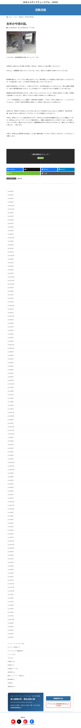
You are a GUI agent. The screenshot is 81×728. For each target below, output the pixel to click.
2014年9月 (10, 473)
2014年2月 (10, 494)
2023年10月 (11, 238)
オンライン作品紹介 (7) (14, 647)
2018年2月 (10, 377)
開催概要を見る (58, 698)
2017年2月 (10, 409)
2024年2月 (10, 234)
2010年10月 (11, 619)
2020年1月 (10, 312)
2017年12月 (11, 384)
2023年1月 (10, 252)
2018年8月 (10, 355)
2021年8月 (10, 291)
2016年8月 (10, 419)
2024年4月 (10, 227)
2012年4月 (10, 569)
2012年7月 (10, 559)
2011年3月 (10, 616)
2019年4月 (10, 334)
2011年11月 (11, 587)
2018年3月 (10, 373)
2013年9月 (10, 512)
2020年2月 (10, 309)
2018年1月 (10, 380)
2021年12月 (11, 277)
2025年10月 (11, 209)
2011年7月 (10, 601)
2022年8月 (10, 259)
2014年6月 (10, 484)
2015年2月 (10, 459)
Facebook (31, 724)
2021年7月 (10, 295)
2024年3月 (10, 230)
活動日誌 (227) (11, 686)
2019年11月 (11, 316)
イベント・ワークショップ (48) (16, 643)
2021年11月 (11, 280)
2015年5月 (10, 452)
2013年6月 (10, 523)
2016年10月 (11, 416)
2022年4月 (10, 270)
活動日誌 (19, 178)
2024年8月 (10, 220)
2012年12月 (11, 541)
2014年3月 (10, 491)
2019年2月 (10, 341)
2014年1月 (10, 498)
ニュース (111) (11, 654)
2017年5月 (10, 398)
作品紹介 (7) (11, 665)
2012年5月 (10, 566)
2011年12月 (11, 584)
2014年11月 (11, 466)
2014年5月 (10, 487)
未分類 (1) (10, 683)
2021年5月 (10, 298)
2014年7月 (10, 480)
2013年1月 (10, 537)
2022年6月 (10, 266)
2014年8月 (10, 477)
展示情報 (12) (11, 679)
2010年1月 (10, 634)
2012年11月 (11, 544)
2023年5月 (10, 248)
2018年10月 (11, 348)
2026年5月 (10, 198)
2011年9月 (10, 594)
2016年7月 (10, 423)
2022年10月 (11, 255)
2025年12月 (11, 205)
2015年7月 (10, 444)
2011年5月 (10, 609)
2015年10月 (11, 434)
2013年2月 (10, 534)
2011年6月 (10, 605)
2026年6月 (10, 195)
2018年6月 (10, 362)
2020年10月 (11, 305)
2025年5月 (10, 213)
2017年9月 (10, 387)
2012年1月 (10, 580)
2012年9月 (10, 551)
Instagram (25, 724)
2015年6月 (10, 448)
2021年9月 (10, 287)
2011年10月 (11, 591)
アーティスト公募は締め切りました (58, 704)
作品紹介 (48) (11, 661)
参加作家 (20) (11, 672)
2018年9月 (10, 352)
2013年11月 (11, 505)
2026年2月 (10, 202)
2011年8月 (10, 598)
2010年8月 (10, 623)
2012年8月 (10, 555)
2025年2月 (10, 216)
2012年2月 (10, 576)
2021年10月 (11, 284)
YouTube (13, 724)
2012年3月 (10, 573)
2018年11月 (11, 344)
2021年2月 (10, 302)
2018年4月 (10, 369)
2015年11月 (11, 430)
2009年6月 (10, 637)
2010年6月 (10, 630)
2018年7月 (10, 359)
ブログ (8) (10, 658)
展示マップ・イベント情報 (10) (16, 676)
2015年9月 (10, 437)
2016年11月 (11, 412)
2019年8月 (10, 323)
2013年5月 (10, 527)
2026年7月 (10, 191)
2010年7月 (10, 626)
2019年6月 (10, 330)
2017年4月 (10, 402)
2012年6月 (10, 562)
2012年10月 (11, 548)
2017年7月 (10, 394)
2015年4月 (10, 455)
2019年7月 (10, 327)
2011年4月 (10, 612)
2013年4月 (10, 530)
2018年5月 (10, 366)
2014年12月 (11, 462)
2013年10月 (11, 509)
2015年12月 (11, 427)
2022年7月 (10, 263)
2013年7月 (10, 519)
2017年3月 (10, 405)
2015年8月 (10, 441)
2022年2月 (10, 273)
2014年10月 (11, 469)
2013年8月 (10, 516)
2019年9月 (10, 320)
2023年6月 (10, 245)
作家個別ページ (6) (13, 668)
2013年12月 (11, 502)
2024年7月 (10, 223)
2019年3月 (10, 337)
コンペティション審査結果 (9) (15, 651)
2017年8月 (10, 391)
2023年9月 (10, 241)
